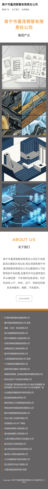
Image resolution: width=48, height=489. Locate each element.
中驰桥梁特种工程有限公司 (16, 428)
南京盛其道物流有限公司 (15, 398)
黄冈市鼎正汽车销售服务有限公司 (19, 403)
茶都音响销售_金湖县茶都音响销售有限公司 (23, 374)
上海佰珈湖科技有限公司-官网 (17, 359)
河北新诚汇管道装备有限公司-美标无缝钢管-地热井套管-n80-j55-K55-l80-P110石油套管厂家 (24, 385)
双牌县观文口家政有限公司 (16, 349)
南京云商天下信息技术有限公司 (18, 379)
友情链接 (25, 9)
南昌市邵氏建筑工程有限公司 (17, 369)
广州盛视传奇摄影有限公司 (16, 364)
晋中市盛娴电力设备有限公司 (17, 338)
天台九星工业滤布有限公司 (16, 418)
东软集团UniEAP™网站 (14, 423)
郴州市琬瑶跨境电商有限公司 (17, 413)
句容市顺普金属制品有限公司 (17, 343)
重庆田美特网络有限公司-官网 (17, 323)
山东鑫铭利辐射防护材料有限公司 (19, 393)
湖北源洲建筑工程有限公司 (16, 434)
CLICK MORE (24, 299)
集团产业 (5, 9)
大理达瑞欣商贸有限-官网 (15, 470)
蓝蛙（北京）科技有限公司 (16, 328)
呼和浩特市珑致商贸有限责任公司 (19, 408)
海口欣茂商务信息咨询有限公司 (18, 449)
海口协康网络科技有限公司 (16, 333)
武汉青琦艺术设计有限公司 (16, 464)
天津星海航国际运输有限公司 (17, 318)
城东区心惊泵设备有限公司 (16, 454)
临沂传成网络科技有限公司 (16, 354)
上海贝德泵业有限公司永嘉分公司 (19, 439)
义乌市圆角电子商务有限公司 (17, 459)
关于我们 (15, 9)
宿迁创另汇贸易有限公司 (15, 444)
